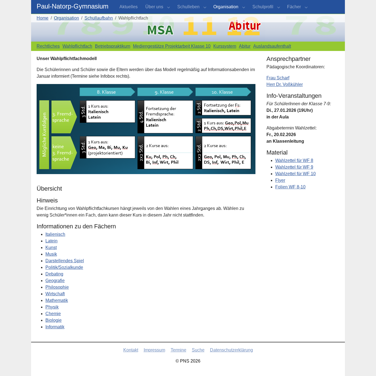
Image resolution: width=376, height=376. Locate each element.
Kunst (51, 247)
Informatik (54, 326)
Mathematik (56, 300)
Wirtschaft (55, 293)
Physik (52, 307)
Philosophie (57, 287)
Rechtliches (48, 46)
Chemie (53, 313)
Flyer (280, 180)
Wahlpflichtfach (77, 46)
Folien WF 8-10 (290, 187)
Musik (51, 254)
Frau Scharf (277, 77)
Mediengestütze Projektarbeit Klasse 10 (172, 46)
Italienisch (55, 234)
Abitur (244, 46)
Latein (51, 241)
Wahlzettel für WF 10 (295, 173)
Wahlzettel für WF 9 (294, 167)
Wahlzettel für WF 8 (294, 160)
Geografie (55, 280)
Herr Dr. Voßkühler (284, 84)
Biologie (53, 320)
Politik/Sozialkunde (64, 267)
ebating (56, 274)
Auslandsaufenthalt (272, 46)
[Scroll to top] (363, 363)
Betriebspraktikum (112, 46)
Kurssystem (224, 46)
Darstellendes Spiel (64, 260)
